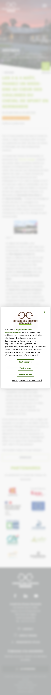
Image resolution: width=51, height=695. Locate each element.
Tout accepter (25, 362)
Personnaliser (25, 374)
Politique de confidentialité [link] (27, 380)
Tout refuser (26, 368)
